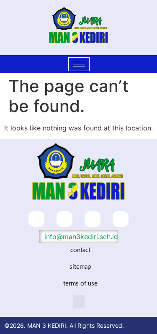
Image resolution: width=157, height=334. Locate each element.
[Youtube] (120, 219)
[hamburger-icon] (79, 64)
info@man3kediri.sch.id (80, 236)
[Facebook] (36, 219)
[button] (79, 302)
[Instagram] (92, 219)
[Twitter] (64, 219)
